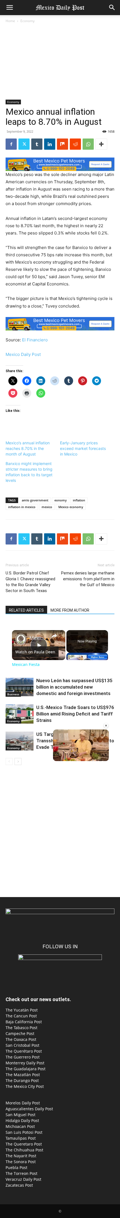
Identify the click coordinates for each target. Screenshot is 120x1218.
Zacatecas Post (19, 1185)
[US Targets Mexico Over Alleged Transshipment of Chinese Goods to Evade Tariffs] (19, 740)
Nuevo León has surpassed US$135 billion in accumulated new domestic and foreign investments (74, 687)
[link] (21, 639)
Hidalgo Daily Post (22, 1120)
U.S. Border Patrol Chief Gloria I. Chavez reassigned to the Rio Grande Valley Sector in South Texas (30, 582)
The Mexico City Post (25, 1086)
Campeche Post (20, 1033)
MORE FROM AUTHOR (70, 610)
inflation (79, 500)
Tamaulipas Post (21, 1138)
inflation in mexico (21, 507)
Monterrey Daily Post (25, 1063)
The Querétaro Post (24, 1051)
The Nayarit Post (21, 1155)
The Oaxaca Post (21, 1039)
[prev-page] (9, 761)
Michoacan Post (20, 1126)
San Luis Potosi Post (24, 1132)
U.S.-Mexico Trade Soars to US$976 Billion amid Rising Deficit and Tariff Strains (75, 714)
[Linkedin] (49, 144)
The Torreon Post (21, 1173)
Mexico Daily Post (23, 354)
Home (10, 20)
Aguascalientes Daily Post (29, 1108)
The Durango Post (22, 1080)
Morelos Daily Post (23, 1103)
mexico (47, 507)
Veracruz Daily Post (23, 1179)
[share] (54, 635)
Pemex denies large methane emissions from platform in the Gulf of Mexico (87, 579)
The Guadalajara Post (25, 1068)
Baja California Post (24, 1021)
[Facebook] (11, 144)
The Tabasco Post (21, 1027)
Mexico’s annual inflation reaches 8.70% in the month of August (28, 448)
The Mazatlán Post (23, 1074)
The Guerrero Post (23, 1057)
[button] (9, 7)
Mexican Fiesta (37, 638)
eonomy (60, 500)
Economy (27, 20)
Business (13, 694)
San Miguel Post (20, 1114)
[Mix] (62, 144)
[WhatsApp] (88, 144)
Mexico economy (70, 507)
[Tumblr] (36, 144)
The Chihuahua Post (24, 1150)
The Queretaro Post (24, 1144)
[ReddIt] (75, 144)
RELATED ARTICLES (26, 610)
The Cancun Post (21, 1015)
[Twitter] (24, 144)
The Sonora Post (21, 1161)
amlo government (35, 500)
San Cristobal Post (22, 1045)
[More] (101, 144)
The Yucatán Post (22, 1010)
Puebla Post (16, 1167)
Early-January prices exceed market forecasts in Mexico (83, 448)
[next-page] (18, 761)
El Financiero (35, 339)
